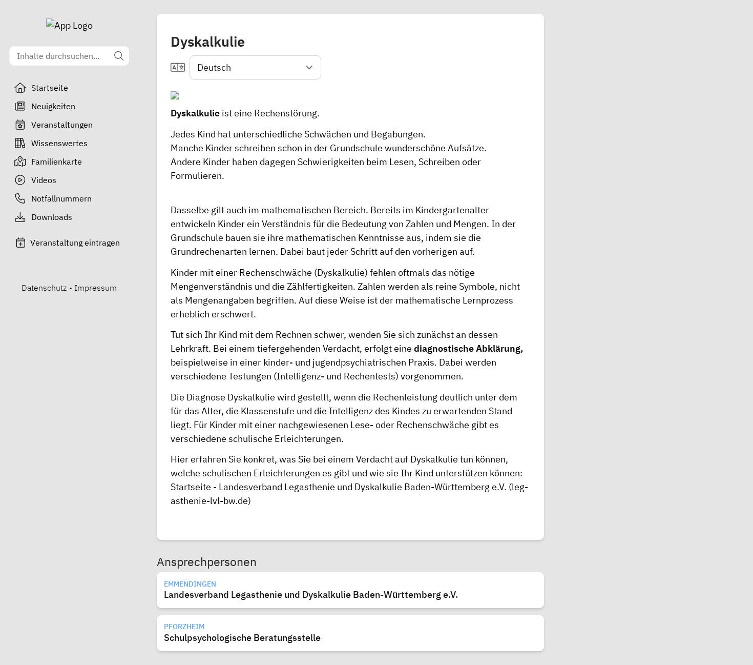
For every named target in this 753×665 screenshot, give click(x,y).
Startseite (49, 88)
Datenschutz (44, 288)
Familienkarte (56, 161)
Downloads (51, 217)
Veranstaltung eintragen (75, 242)
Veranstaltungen (62, 124)
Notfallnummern (61, 198)
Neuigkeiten (53, 106)
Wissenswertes (59, 143)
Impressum (95, 288)
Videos (43, 180)
